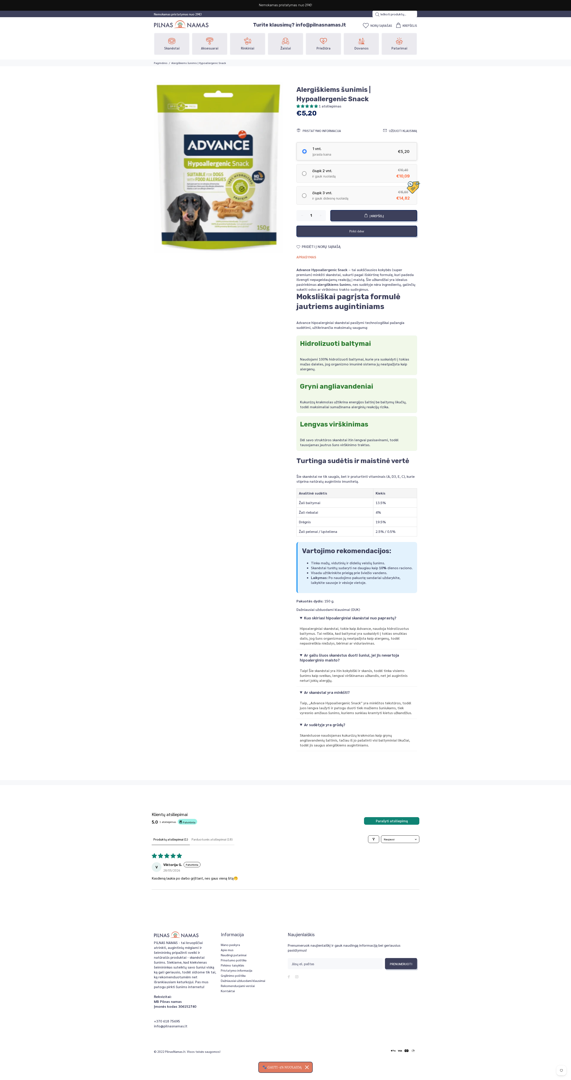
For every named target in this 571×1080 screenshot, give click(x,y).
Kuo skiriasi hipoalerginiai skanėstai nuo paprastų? (350, 617)
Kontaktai (228, 991)
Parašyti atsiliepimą (392, 820)
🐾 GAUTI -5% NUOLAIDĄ (282, 1067)
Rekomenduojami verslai (238, 986)
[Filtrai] (373, 839)
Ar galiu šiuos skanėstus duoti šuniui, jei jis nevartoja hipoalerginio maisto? (349, 657)
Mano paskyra (230, 945)
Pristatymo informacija (236, 970)
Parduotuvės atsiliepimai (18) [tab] (212, 839)
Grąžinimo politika (233, 975)
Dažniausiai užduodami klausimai (243, 981)
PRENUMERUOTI (401, 964)
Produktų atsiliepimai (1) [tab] (170, 839)
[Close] (307, 1067)
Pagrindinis (161, 63)
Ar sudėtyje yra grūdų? (324, 724)
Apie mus (227, 950)
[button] (307, 106)
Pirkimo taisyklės (232, 965)
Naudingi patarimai (233, 955)
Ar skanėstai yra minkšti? (327, 692)
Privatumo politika (233, 960)
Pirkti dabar (356, 231)
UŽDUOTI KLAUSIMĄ (403, 131)
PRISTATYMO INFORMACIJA (322, 131)
